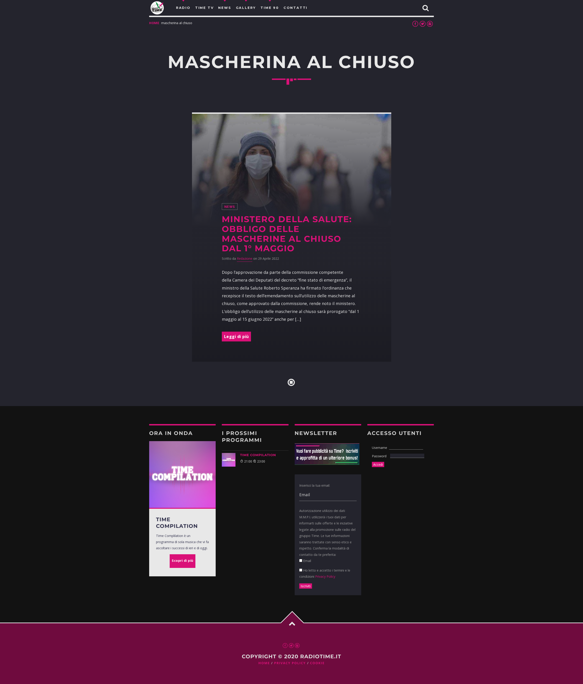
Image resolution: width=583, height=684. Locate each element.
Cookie (317, 663)
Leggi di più (236, 336)
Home (154, 23)
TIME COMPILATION (258, 455)
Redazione (244, 258)
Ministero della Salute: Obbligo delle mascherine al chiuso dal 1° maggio (287, 234)
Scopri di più (182, 560)
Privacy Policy (325, 576)
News (229, 206)
